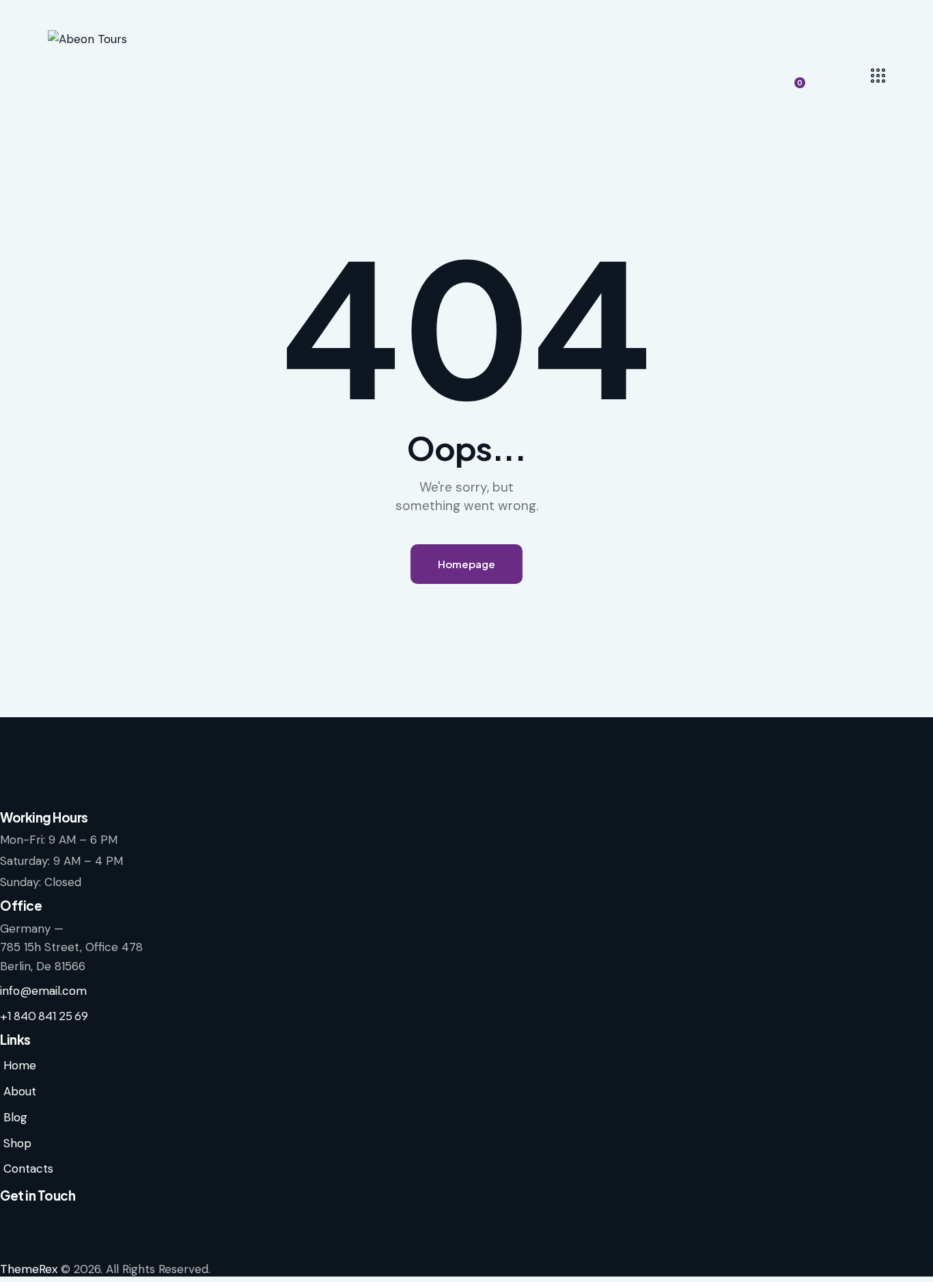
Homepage (466, 563)
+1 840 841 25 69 (44, 1015)
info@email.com (43, 990)
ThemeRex (28, 1269)
